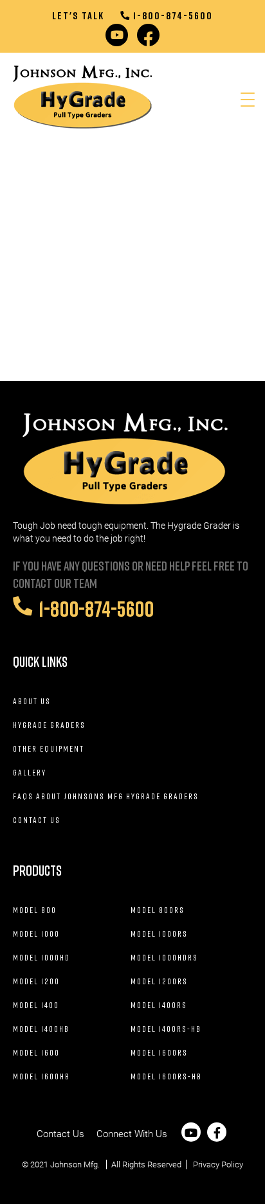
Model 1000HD (41, 957)
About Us (32, 701)
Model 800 (35, 910)
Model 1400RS (159, 1005)
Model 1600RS (159, 1052)
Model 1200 (36, 981)
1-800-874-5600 (173, 15)
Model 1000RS (159, 933)
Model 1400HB (41, 1028)
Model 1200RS (159, 981)
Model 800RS (158, 910)
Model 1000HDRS (164, 957)
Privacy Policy (218, 1164)
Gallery (29, 772)
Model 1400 (36, 1005)
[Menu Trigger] (247, 99)
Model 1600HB (41, 1076)
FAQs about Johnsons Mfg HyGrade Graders (106, 796)
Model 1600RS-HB (166, 1076)
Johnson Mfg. (75, 1164)
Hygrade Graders (49, 725)
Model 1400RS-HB (166, 1028)
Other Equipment (48, 748)
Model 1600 (36, 1052)
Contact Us (36, 820)
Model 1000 (36, 933)
